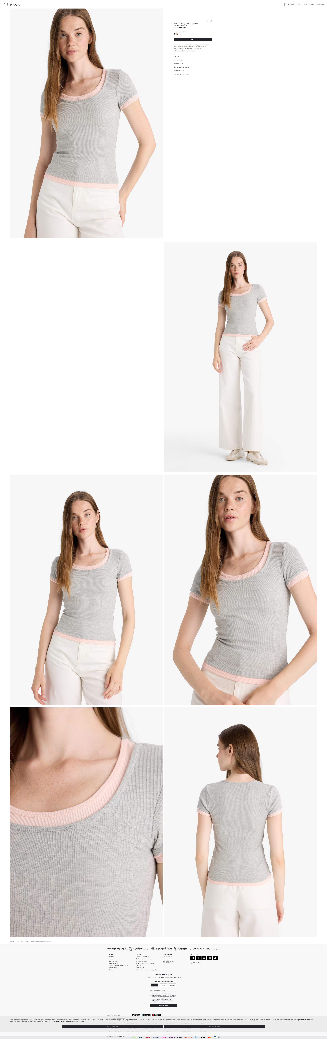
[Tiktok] (215, 958)
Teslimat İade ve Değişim (181, 74)
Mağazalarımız (167, 956)
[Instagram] (209, 958)
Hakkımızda (112, 959)
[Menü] (4, 4)
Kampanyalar (140, 967)
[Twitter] (203, 958)
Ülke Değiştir (197, 962)
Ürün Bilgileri (178, 63)
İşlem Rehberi (139, 965)
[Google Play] (146, 1015)
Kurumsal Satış (113, 963)
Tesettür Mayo (113, 1034)
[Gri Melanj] (174, 34)
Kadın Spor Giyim (186, 1034)
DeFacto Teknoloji (114, 967)
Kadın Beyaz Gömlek (205, 1034)
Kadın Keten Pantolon (133, 1034)
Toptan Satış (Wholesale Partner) (118, 965)
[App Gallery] (156, 1015)
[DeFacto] (13, 4)
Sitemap (111, 970)
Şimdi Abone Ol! (163, 1005)
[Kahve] (177, 34)
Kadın (154, 985)
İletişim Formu (167, 959)
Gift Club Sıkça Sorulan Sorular (145, 963)
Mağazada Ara (178, 60)
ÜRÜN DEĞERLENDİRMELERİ (181, 67)
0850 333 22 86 (167, 962)
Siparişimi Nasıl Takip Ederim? (145, 959)
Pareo (147, 1034)
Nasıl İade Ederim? (142, 961)
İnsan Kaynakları (114, 961)
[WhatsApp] (192, 958)
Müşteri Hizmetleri (168, 961)
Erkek (163, 985)
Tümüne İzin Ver (214, 1027)
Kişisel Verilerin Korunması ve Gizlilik (146, 970)
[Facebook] (198, 958)
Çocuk (172, 985)
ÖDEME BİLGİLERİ (179, 70)
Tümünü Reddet (112, 1027)
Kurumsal (111, 956)
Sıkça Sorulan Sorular (142, 956)
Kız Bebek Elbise (168, 1034)
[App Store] (136, 1015)
